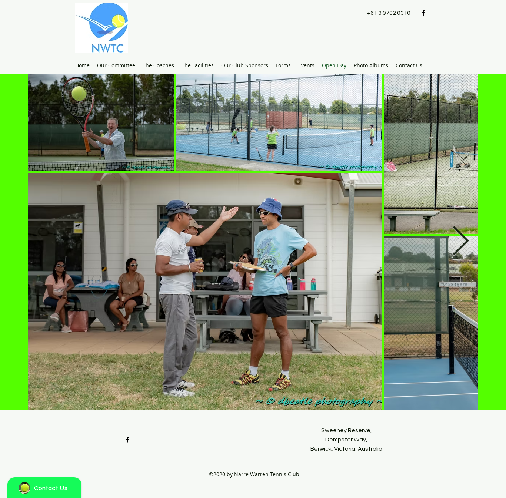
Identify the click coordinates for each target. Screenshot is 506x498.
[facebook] (423, 13)
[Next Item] (460, 242)
